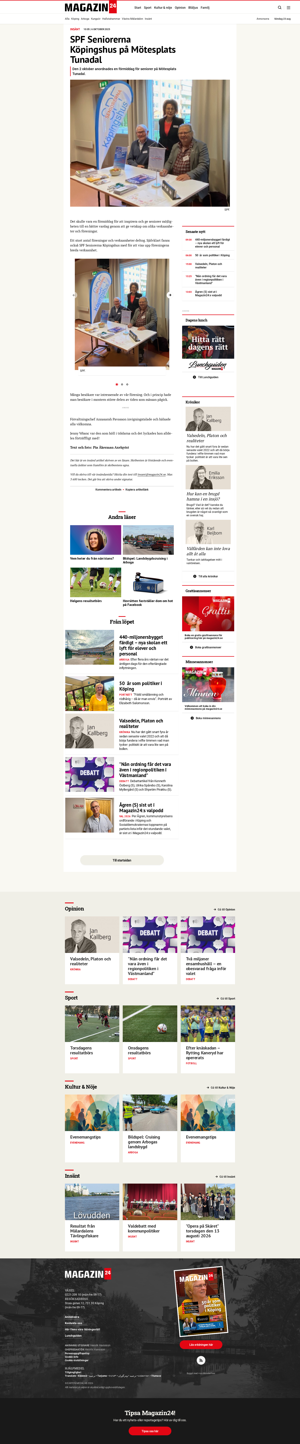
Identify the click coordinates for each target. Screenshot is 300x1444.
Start (137, 7)
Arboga (85, 18)
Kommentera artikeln (108, 489)
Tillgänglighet (73, 1372)
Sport (147, 7)
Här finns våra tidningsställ (82, 1329)
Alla (67, 18)
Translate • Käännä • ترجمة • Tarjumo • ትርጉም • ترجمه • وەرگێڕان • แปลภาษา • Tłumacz (113, 1375)
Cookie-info (71, 1356)
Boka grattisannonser (208, 647)
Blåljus (193, 7)
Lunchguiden (73, 1335)
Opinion (180, 7)
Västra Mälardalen (132, 18)
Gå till (226, 909)
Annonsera (263, 18)
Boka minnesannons (208, 718)
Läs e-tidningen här (201, 1344)
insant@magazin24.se (152, 474)
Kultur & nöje (163, 7)
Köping (75, 18)
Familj (205, 7)
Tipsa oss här (150, 1431)
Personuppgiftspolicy (77, 1353)
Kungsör (96, 18)
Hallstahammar (111, 18)
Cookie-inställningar (77, 1360)
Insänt (148, 18)
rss (201, 1360)
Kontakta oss (73, 1323)
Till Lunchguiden (208, 377)
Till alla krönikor (208, 576)
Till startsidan (122, 860)
